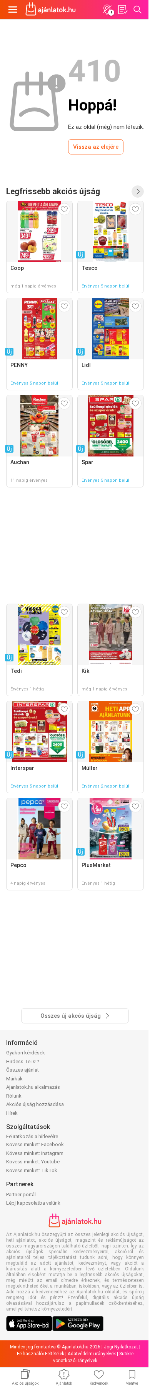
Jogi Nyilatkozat (121, 1347)
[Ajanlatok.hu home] (50, 9)
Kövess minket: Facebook (35, 1144)
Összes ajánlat (22, 1070)
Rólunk (14, 1096)
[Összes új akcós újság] (138, 191)
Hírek (12, 1113)
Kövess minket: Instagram (34, 1153)
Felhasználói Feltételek (40, 1353)
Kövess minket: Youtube (33, 1161)
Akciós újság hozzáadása (35, 1104)
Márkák (14, 1079)
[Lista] (122, 9)
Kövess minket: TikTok (31, 1170)
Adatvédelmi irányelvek (92, 1353)
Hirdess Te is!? (22, 1061)
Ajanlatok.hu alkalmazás (33, 1087)
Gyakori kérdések (25, 1053)
